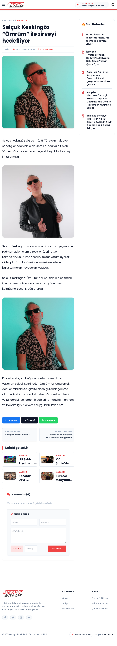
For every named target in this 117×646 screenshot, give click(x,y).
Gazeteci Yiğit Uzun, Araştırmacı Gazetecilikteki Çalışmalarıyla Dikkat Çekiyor (98, 78)
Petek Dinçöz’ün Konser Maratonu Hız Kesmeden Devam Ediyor (97, 39)
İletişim (65, 603)
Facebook (12, 420)
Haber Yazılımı (82, 634)
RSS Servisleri (68, 608)
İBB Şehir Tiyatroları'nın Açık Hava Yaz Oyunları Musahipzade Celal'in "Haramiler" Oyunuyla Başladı (99, 100)
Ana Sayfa (8, 20)
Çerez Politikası (100, 608)
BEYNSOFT (109, 634)
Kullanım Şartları (100, 603)
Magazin (22, 20)
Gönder (56, 548)
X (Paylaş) (30, 420)
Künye (65, 598)
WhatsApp (50, 420)
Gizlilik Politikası (100, 598)
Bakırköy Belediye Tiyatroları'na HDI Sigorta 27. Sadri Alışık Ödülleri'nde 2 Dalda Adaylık (99, 122)
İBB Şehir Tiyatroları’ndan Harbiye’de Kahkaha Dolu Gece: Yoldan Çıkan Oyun (98, 58)
